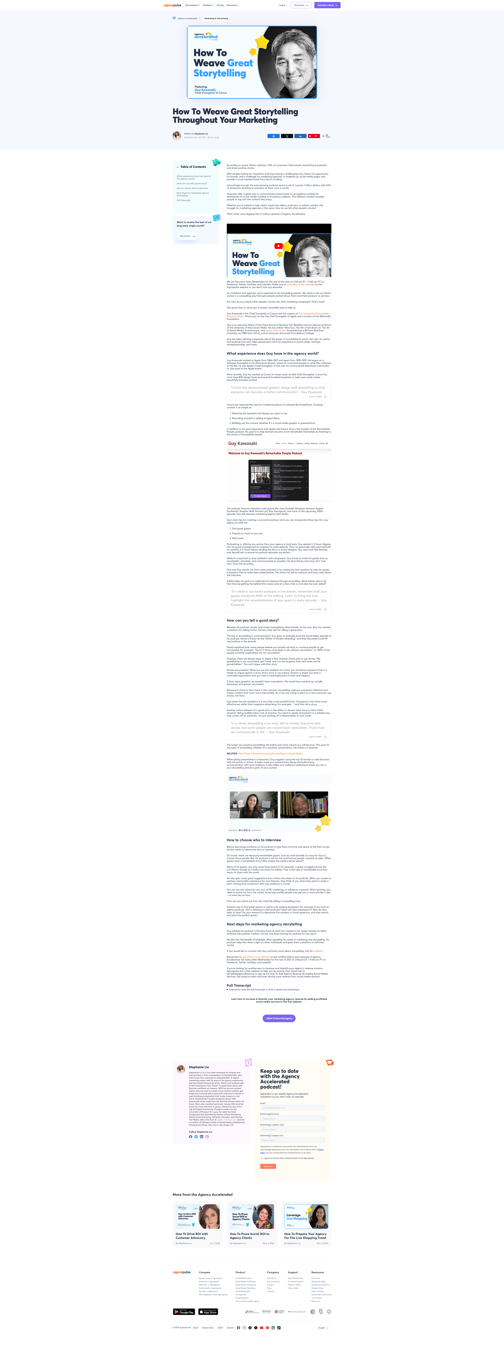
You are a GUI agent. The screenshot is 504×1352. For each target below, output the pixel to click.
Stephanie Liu (199, 1067)
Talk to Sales (293, 1288)
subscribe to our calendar (256, 956)
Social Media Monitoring (246, 1285)
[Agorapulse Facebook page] (238, 1327)
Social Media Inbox (243, 1278)
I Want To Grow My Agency (279, 1018)
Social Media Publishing (245, 1281)
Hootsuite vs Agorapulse (209, 1281)
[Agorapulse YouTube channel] (261, 1327)
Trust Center (316, 1298)
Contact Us (271, 1278)
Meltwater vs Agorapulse (209, 1285)
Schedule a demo (326, 5)
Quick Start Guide (295, 1278)
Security (230, 1327)
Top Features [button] (191, 5)
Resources (315, 1301)
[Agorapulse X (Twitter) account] (255, 1327)
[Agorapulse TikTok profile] (278, 1327)
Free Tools (315, 1278)
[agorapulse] (172, 5)
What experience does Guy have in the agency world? (194, 177)
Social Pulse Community (321, 1294)
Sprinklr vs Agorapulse (208, 1291)
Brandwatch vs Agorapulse (210, 1288)
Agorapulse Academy (320, 1285)
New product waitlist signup (247, 1301)
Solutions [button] (207, 5)
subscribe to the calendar (300, 284)
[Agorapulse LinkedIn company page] (273, 1327)
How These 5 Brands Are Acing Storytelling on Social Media (270, 753)
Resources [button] (231, 5)
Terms (195, 1327)
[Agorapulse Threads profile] (250, 1327)
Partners (270, 1291)
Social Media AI (242, 1298)
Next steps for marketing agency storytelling (193, 194)
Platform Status (294, 1285)
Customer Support (295, 1281)
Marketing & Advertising (216, 18)
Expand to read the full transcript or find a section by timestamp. (264, 989)
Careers (270, 1285)
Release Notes (317, 1288)
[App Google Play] (184, 1311)
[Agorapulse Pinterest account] (267, 1327)
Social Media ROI (243, 1291)
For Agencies (241, 1294)
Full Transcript (183, 200)
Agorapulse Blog (318, 1281)
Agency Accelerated (187, 18)
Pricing (220, 5)
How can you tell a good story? (192, 183)
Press (269, 1288)
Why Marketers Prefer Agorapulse (213, 1294)
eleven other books (275, 330)
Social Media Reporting (245, 1288)
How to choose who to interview (192, 188)
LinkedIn (317, 950)
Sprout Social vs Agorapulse (210, 1278)
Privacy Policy (208, 1327)
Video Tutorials (317, 1291)
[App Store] (208, 1311)
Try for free (299, 5)
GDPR (220, 1327)
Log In (282, 5)
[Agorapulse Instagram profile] (244, 1327)
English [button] (321, 1327)
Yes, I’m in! (185, 236)
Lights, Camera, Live (227, 1119)
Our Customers (273, 1281)
